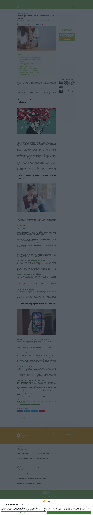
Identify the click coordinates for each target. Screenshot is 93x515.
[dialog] (46, 507)
